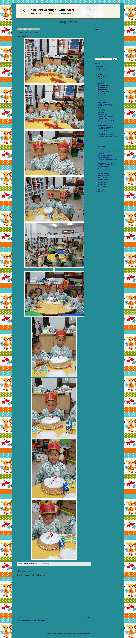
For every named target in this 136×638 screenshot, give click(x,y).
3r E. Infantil (101, 110)
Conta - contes (102, 100)
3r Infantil (99, 70)
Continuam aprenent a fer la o (107, 121)
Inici (54, 617)
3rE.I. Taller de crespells (105, 155)
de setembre (102, 91)
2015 (98, 191)
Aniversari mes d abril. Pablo (106, 116)
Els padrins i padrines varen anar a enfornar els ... (107, 160)
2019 (98, 79)
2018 (98, 81)
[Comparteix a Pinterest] (51, 564)
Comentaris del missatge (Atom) (36, 620)
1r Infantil (99, 66)
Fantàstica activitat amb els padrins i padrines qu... (106, 163)
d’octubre (101, 89)
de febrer (101, 184)
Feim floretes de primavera (106, 123)
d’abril (100, 98)
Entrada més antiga (84, 617)
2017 (98, 83)
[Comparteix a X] (48, 564)
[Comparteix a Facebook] (49, 564)
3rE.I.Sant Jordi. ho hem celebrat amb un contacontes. (107, 105)
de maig (100, 96)
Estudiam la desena (103, 173)
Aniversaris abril (102, 114)
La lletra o (101, 171)
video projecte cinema (104, 125)
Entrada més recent (24, 617)
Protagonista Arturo (104, 157)
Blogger (87, 633)
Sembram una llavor (104, 175)
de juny (100, 93)
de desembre (102, 85)
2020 (98, 76)
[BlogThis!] (46, 564)
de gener (100, 186)
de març (100, 182)
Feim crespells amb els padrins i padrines (107, 152)
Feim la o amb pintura (104, 166)
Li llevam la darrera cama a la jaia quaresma (107, 137)
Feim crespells (102, 146)
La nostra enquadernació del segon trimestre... (106, 128)
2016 (98, 189)
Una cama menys (103, 168)
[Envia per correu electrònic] (44, 564)
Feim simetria (101, 112)
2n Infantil (99, 68)
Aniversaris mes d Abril (104, 118)
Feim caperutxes (102, 177)
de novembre (102, 87)
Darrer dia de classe (104, 131)
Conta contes (102, 102)
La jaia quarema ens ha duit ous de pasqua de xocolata (107, 133)
